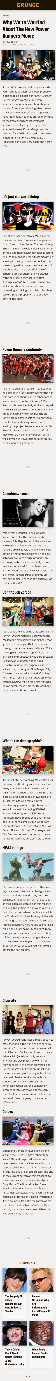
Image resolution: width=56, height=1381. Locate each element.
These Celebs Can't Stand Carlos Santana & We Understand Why (14, 1357)
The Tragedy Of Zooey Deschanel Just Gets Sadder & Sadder (13, 1304)
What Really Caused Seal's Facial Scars (40, 1353)
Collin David (11, 42)
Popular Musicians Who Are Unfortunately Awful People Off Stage (41, 1306)
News (6, 15)
